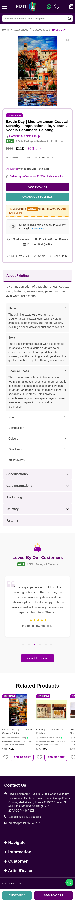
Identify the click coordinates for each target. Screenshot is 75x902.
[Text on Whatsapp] (49, 6)
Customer (18, 861)
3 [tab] (35, 645)
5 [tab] (46, 645)
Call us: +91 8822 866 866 (24, 816)
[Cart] (71, 6)
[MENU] (4, 6)
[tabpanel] (37, 606)
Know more (38, 228)
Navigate (16, 842)
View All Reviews (37, 658)
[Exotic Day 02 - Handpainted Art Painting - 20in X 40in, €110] (18, 710)
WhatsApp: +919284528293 (25, 823)
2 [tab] (29, 645)
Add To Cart (22, 757)
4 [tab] (40, 645)
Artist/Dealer (20, 870)
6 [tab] (51, 645)
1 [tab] (23, 645)
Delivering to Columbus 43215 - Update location (36, 176)
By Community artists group (14, 738)
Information (19, 852)
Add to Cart (37, 186)
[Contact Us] (57, 6)
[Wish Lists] (64, 6)
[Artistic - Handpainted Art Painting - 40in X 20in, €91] (52, 710)
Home (6, 29)
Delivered (12, 168)
